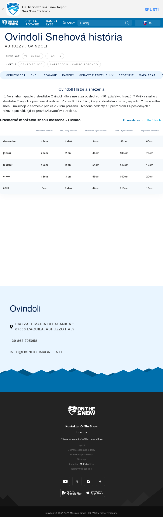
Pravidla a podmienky (81, 454)
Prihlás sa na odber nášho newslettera (81, 439)
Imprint (81, 445)
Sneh (35, 75)
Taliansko (32, 56)
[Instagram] (88, 481)
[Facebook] (100, 481)
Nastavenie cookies (81, 468)
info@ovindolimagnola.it (36, 351)
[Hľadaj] (127, 23)
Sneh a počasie (32, 22)
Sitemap (81, 459)
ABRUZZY (14, 46)
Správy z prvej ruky (96, 75)
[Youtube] (65, 481)
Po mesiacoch (132, 120)
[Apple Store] (95, 492)
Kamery (68, 75)
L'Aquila (54, 56)
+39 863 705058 (23, 340)
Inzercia (81, 432)
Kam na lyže (52, 22)
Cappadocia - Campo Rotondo (74, 64)
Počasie (50, 75)
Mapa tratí (148, 75)
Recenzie (126, 75)
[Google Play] (71, 492)
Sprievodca (16, 75)
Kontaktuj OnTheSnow (81, 426)
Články (69, 23)
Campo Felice (31, 64)
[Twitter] (77, 481)
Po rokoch (154, 120)
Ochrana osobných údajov (81, 449)
